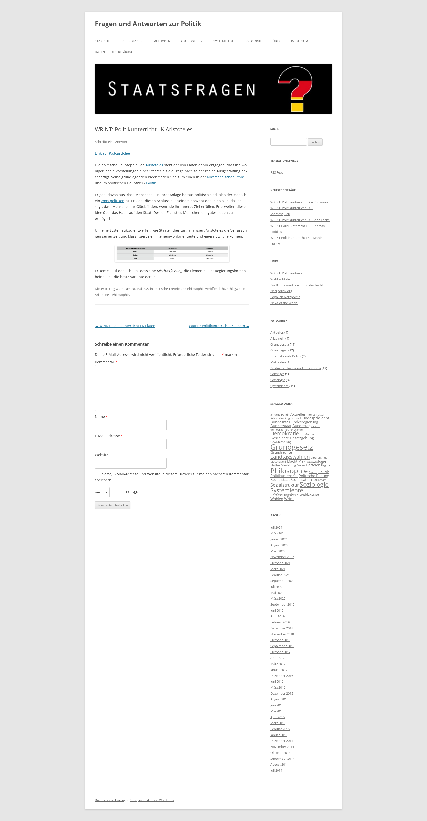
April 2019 (277, 616)
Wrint (289, 498)
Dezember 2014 (281, 741)
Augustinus (292, 418)
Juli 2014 (276, 770)
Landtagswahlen (290, 456)
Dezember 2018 (281, 628)
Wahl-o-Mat (309, 495)
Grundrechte (281, 452)
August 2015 (279, 699)
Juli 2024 (276, 527)
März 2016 (277, 687)
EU (302, 433)
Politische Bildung (314, 475)
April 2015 (277, 717)
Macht (292, 461)
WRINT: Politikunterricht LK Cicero (219, 325)
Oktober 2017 (280, 652)
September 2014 (282, 758)
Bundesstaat (280, 425)
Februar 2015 (280, 729)
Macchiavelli (278, 461)
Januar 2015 (278, 735)
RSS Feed (277, 172)
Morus (301, 465)
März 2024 (277, 533)
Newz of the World (284, 303)
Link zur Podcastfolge (112, 153)
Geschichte (279, 437)
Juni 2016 (276, 681)
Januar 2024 (278, 539)
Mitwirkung (288, 465)
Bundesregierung (303, 421)
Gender (310, 434)
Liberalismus (319, 457)
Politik (151, 183)
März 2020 (277, 598)
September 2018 (282, 646)
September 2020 (282, 580)
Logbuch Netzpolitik (285, 297)
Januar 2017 (278, 669)
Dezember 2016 (281, 675)
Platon (313, 472)
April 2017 (277, 658)
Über (276, 41)
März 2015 (277, 723)
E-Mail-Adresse (109, 435)
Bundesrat (279, 421)
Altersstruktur (316, 414)
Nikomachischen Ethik (225, 177)
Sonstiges (277, 374)
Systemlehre (224, 41)
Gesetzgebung (302, 437)
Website (101, 454)
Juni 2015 (276, 705)
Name (101, 416)
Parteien (313, 464)
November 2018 (282, 634)
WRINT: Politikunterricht (288, 273)
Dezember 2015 (281, 693)
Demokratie (284, 433)
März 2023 (277, 551)
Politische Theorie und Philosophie (179, 289)
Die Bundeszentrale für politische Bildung (300, 285)
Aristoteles (154, 165)
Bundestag (301, 425)
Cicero (315, 426)
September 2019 (282, 604)
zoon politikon (112, 200)
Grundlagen (132, 41)
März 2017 (277, 663)
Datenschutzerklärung (114, 52)
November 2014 (282, 746)
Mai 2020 (276, 592)
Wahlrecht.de (280, 279)
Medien (275, 465)
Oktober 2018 (280, 640)
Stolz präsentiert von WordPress (152, 800)
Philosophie (120, 294)
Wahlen (276, 498)
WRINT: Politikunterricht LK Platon (125, 325)
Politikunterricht (284, 475)
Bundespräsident (314, 417)
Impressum (299, 41)
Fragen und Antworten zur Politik (148, 23)
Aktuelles (277, 332)
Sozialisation (301, 479)
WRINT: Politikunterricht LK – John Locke (300, 220)
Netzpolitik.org (281, 291)
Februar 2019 (280, 622)
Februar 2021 (280, 575)
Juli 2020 (276, 586)
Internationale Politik (285, 356)
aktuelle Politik (279, 414)
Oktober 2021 (280, 563)
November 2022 (282, 557)
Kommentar (106, 362)
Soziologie (253, 41)
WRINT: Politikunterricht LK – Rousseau (299, 202)
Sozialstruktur (284, 485)
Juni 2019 (276, 610)
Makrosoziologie (312, 461)
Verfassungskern (284, 495)
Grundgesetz (192, 41)
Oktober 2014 (280, 752)
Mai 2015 (276, 711)
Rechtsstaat (280, 479)
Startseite (103, 41)
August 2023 (279, 545)
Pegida (325, 465)
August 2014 (279, 764)
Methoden (161, 41)
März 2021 (277, 569)
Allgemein (277, 338)
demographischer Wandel (286, 429)
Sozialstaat (319, 480)
